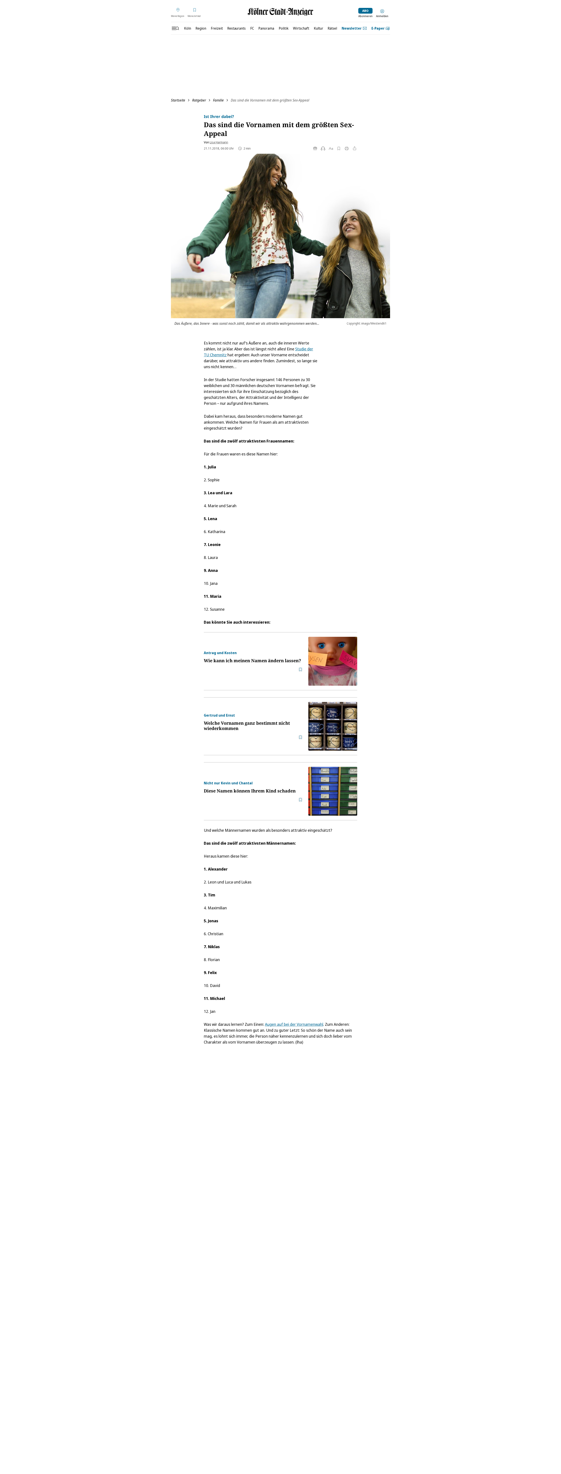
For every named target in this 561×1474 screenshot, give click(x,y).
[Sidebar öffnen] (175, 28)
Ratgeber (199, 100)
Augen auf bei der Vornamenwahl (294, 1024)
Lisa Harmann (219, 142)
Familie (218, 100)
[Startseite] (280, 12)
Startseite (178, 100)
